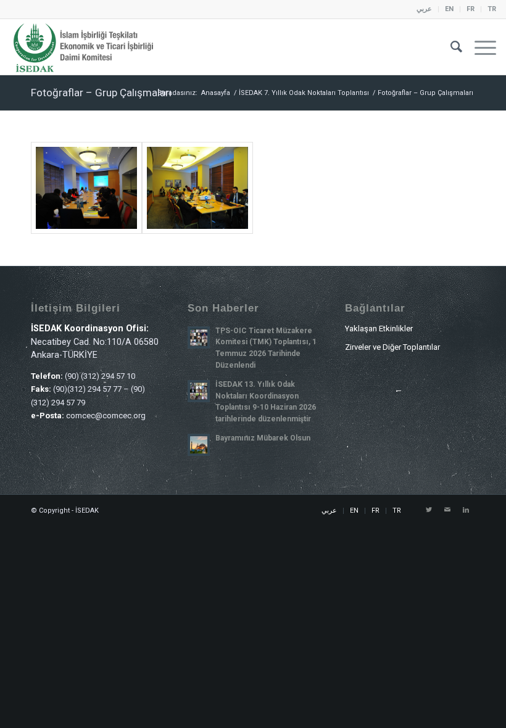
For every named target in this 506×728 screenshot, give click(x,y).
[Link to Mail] (447, 510)
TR (491, 9)
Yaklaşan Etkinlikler (379, 328)
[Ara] (450, 47)
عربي (424, 9)
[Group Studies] (86, 188)
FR (471, 9)
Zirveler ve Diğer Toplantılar (392, 347)
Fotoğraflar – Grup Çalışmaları (101, 92)
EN (449, 9)
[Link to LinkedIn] (466, 510)
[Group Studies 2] (197, 188)
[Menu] (479, 47)
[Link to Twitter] (429, 510)
